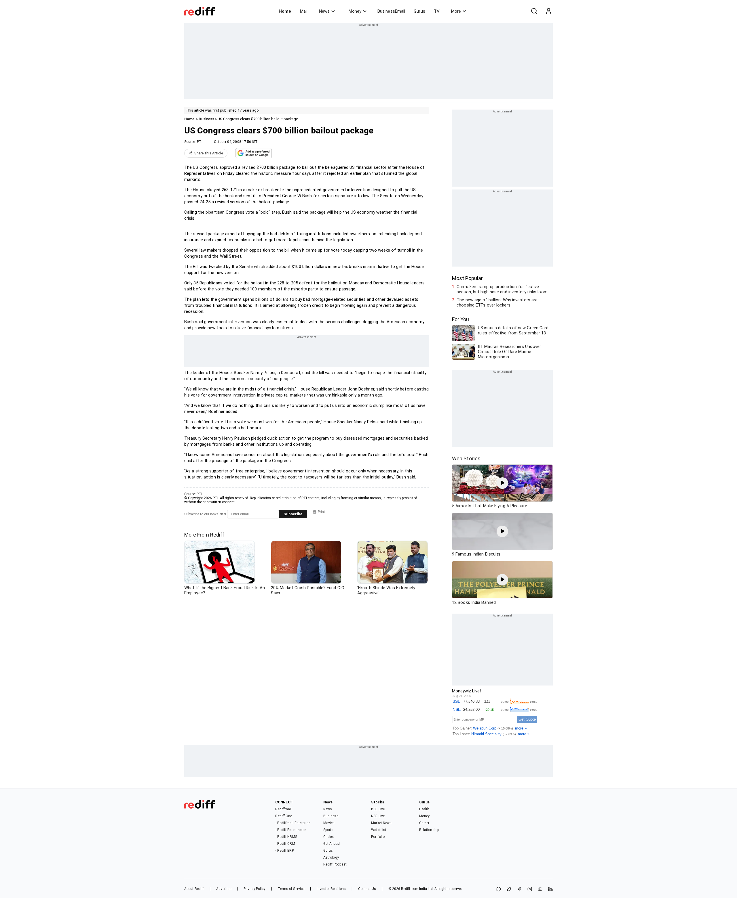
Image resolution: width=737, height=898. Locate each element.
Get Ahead (331, 844)
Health (424, 809)
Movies (329, 823)
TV (437, 11)
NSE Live (378, 816)
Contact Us (367, 889)
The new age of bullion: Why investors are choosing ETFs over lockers (497, 302)
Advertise (223, 889)
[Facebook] (519, 889)
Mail (303, 11)
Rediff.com (409, 889)
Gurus (419, 11)
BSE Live (378, 809)
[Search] (534, 11)
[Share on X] (509, 889)
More (456, 11)
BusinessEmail (391, 11)
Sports (328, 830)
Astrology (331, 857)
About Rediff (194, 889)
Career (424, 823)
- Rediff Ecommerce (290, 830)
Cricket (328, 837)
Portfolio (378, 837)
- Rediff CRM (285, 844)
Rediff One (283, 816)
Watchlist (378, 830)
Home (285, 11)
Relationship (429, 830)
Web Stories (466, 458)
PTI (199, 142)
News (324, 11)
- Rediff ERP (284, 851)
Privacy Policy (254, 889)
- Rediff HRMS (286, 837)
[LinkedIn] (550, 889)
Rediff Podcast (335, 864)
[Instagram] (529, 889)
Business (206, 119)
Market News (381, 823)
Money (355, 11)
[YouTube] (540, 889)
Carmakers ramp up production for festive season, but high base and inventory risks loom (502, 289)
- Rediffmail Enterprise (292, 823)
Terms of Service (291, 889)
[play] (502, 483)
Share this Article (208, 153)
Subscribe (293, 514)
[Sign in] (548, 11)
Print (321, 512)
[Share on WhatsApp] (498, 889)
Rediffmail (283, 809)
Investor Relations (331, 889)
